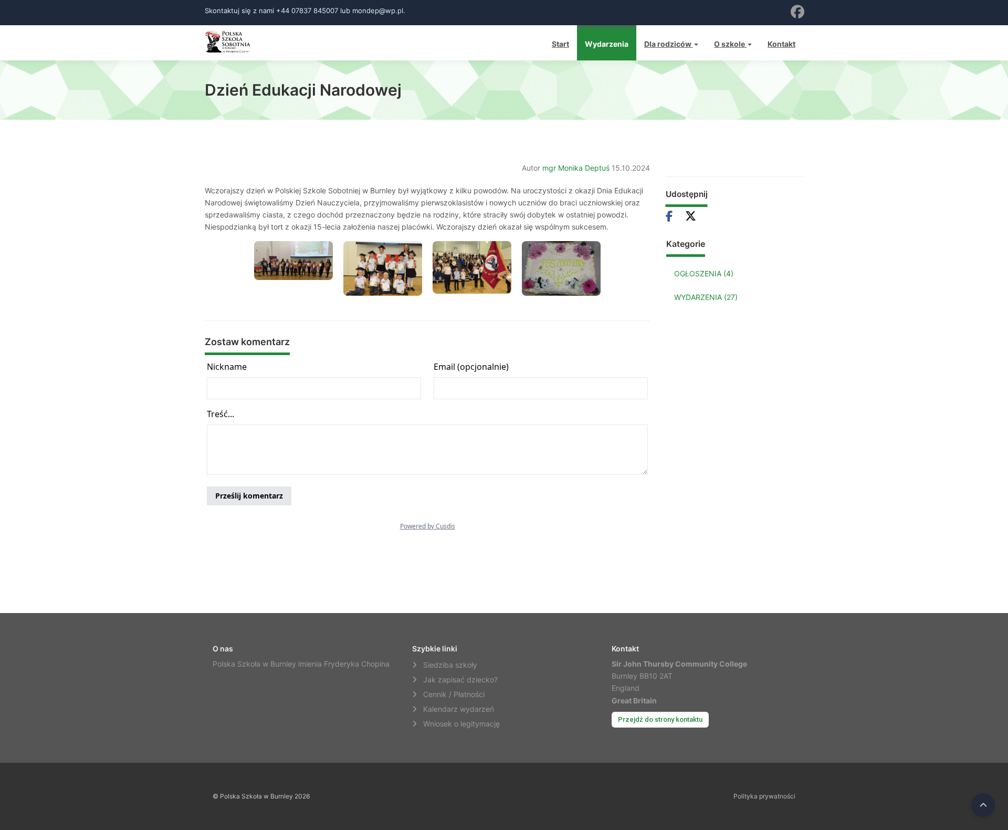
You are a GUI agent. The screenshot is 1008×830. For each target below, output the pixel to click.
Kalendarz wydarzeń (458, 708)
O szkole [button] (730, 43)
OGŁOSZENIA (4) (703, 273)
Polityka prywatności (764, 796)
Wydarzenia (606, 43)
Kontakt (781, 43)
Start (560, 43)
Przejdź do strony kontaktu (660, 719)
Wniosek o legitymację (461, 723)
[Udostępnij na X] (690, 216)
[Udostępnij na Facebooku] (673, 216)
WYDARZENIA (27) (706, 297)
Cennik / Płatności (454, 694)
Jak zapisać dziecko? (460, 679)
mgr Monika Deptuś (576, 167)
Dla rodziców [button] (668, 43)
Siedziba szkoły (450, 664)
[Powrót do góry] (983, 805)
